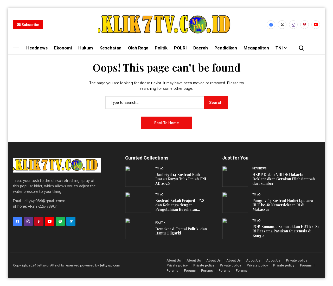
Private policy (296, 260)
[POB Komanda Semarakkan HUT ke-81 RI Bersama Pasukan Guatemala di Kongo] (235, 228)
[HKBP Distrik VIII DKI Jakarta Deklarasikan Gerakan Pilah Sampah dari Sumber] (235, 176)
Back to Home (166, 123)
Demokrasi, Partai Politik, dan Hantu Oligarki (181, 231)
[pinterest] (304, 24)
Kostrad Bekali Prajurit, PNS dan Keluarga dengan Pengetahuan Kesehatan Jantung (179, 207)
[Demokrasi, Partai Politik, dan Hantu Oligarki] (138, 228)
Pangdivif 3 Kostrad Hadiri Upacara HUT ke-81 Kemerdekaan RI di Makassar (282, 205)
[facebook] (271, 24)
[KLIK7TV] (57, 165)
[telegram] (70, 221)
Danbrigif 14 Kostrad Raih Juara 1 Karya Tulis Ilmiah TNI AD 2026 (180, 179)
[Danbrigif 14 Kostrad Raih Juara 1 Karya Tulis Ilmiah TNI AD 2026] (138, 176)
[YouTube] (315, 24)
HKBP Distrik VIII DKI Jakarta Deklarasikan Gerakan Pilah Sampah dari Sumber (283, 179)
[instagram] (293, 24)
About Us (173, 260)
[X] (282, 24)
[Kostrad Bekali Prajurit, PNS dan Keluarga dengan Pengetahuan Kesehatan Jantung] (138, 202)
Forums (306, 265)
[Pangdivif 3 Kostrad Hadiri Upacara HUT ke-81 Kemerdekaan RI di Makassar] (235, 202)
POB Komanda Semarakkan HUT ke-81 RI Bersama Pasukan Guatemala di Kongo (285, 231)
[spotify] (60, 221)
